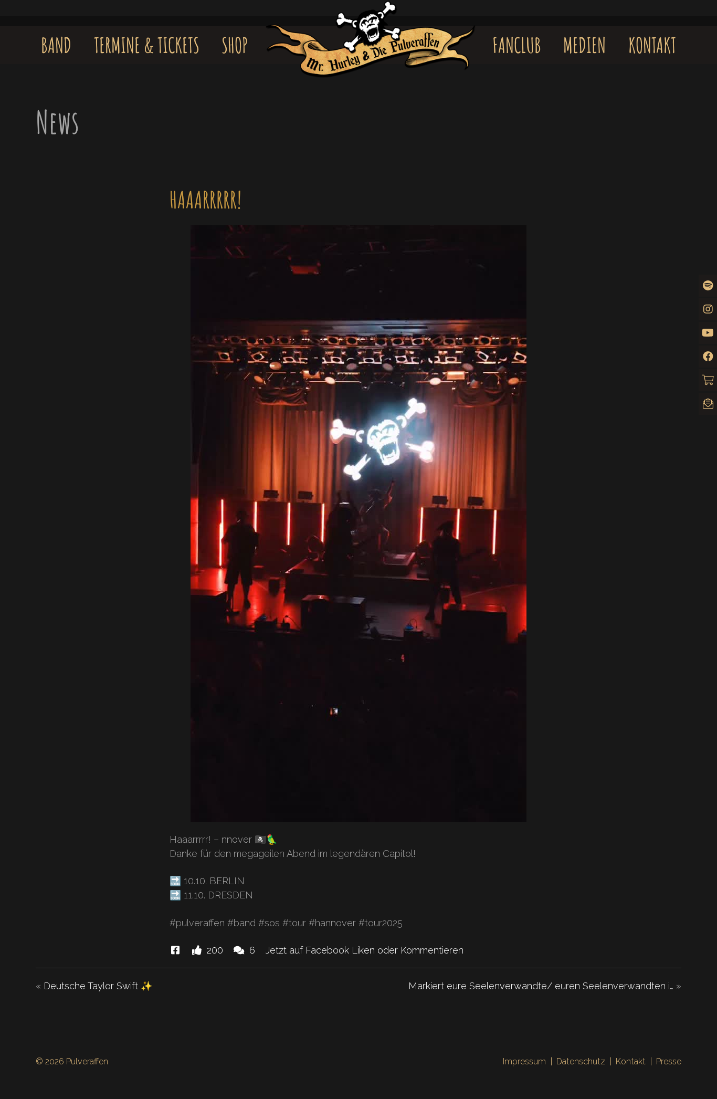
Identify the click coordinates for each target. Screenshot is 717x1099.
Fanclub (516, 45)
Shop (235, 45)
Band (56, 45)
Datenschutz (580, 1061)
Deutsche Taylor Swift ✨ (98, 985)
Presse (668, 1061)
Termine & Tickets (146, 45)
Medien (584, 45)
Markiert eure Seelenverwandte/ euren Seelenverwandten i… (540, 985)
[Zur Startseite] (371, 29)
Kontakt (652, 45)
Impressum (524, 1061)
